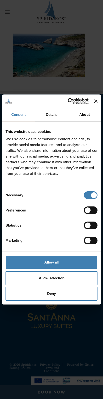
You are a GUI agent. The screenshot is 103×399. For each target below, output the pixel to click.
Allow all (51, 262)
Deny (51, 294)
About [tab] (84, 114)
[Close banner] (95, 101)
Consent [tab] (18, 114)
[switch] (90, 210)
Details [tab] (51, 114)
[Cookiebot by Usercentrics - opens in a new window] (68, 101)
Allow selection (51, 278)
